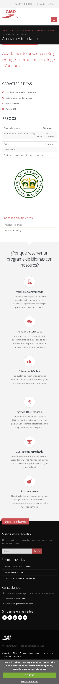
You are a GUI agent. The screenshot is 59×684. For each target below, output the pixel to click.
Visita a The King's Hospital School (18, 566)
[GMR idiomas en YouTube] (15, 617)
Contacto (41, 4)
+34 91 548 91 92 (23, 598)
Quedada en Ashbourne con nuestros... (20, 578)
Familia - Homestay (13, 230)
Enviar (37, 551)
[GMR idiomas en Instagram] (25, 617)
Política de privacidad (13, 656)
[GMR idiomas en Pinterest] (20, 617)
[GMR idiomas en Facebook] (4, 617)
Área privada (35, 653)
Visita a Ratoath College (14, 572)
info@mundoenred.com (22, 603)
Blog (51, 4)
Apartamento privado (14, 225)
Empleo (23, 653)
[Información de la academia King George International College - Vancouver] (29, 210)
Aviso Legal (48, 653)
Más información (29, 681)
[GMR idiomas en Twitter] (9, 617)
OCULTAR (29, 675)
